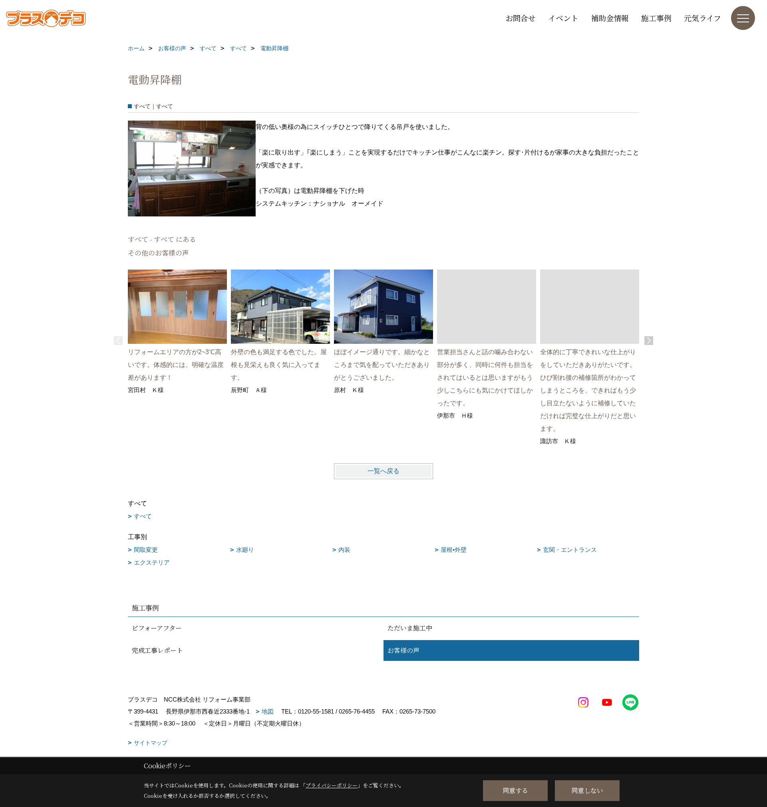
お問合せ (520, 17)
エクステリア (152, 562)
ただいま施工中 (409, 628)
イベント (563, 17)
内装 (344, 549)
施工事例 (656, 17)
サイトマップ (150, 743)
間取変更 (146, 549)
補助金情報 (610, 17)
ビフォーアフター (157, 628)
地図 (268, 711)
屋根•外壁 (454, 549)
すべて (143, 516)
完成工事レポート (157, 650)
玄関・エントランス (570, 549)
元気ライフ (702, 17)
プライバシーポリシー (332, 785)
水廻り (245, 549)
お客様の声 (403, 650)
